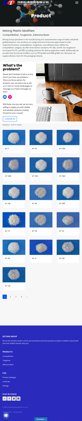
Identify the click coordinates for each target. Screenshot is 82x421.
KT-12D (62, 176)
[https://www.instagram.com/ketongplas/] (18, 399)
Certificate (6, 381)
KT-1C (61, 231)
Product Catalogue (9, 377)
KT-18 (34, 231)
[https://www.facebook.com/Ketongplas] (9, 399)
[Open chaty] (6, 415)
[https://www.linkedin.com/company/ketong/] (14, 399)
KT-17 (7, 231)
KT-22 (7, 286)
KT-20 (61, 258)
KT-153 (62, 203)
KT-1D (7, 258)
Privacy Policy (7, 412)
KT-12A (62, 148)
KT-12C (35, 176)
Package (6, 386)
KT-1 (7, 148)
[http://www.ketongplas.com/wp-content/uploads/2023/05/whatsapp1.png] (5, 399)
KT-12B (8, 176)
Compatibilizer (11, 34)
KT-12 (34, 148)
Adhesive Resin (41, 34)
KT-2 (34, 258)
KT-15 (34, 203)
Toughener (26, 34)
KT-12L (8, 203)
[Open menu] (76, 2)
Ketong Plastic (17, 412)
